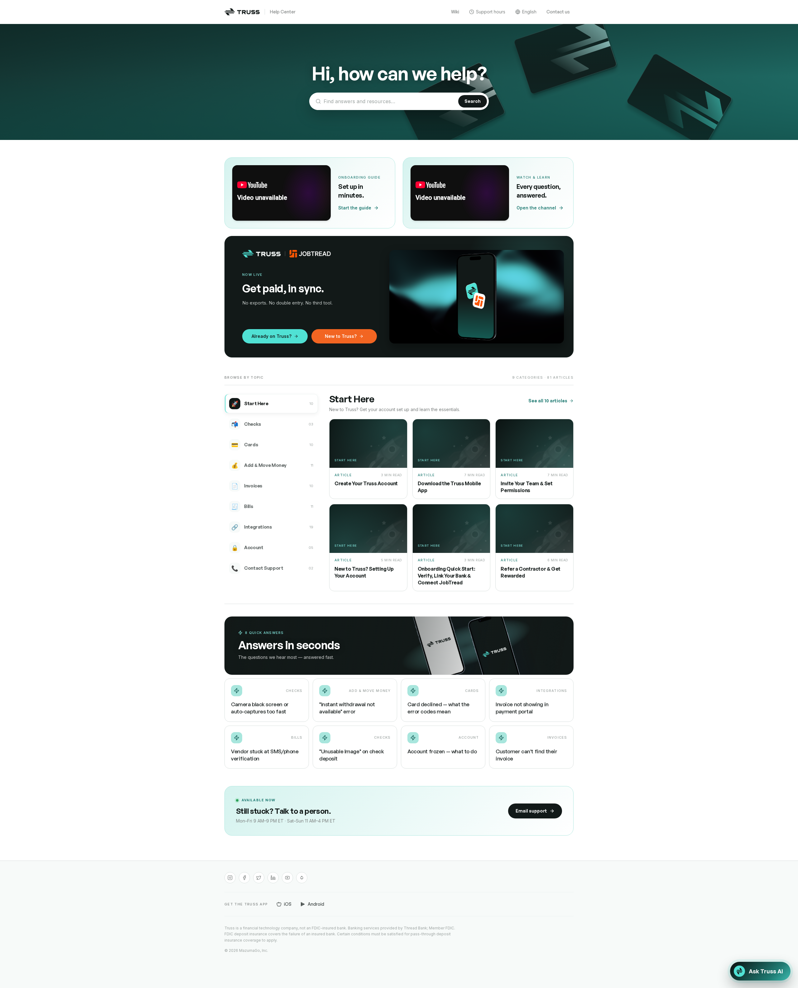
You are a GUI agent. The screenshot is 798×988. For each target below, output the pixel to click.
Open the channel (536, 207)
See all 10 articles (547, 400)
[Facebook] (244, 877)
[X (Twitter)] (258, 877)
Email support (531, 810)
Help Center (283, 11)
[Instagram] (230, 877)
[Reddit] (301, 877)
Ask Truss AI (766, 971)
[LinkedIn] (273, 877)
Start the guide (354, 207)
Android (316, 904)
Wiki (455, 11)
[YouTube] (287, 877)
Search (472, 101)
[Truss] (242, 11)
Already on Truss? (271, 336)
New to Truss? (341, 336)
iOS (287, 904)
